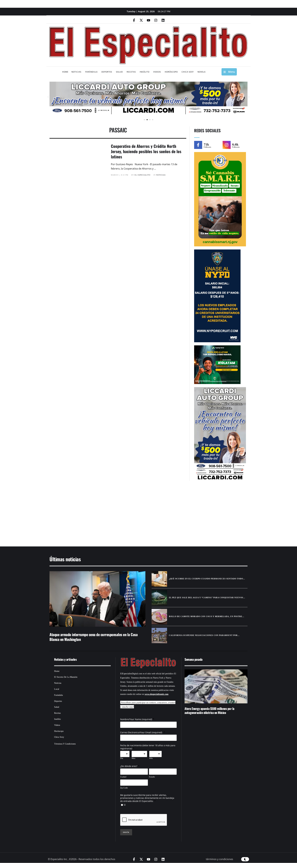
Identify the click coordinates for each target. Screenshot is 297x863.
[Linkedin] (163, 20)
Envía (126, 832)
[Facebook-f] (134, 20)
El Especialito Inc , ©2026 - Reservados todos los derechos (81, 859)
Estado (152, 776)
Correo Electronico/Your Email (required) (141, 732)
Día (121, 758)
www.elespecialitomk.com (156, 694)
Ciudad (123, 776)
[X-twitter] (141, 20)
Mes (133, 758)
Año (151, 758)
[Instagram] (155, 20)
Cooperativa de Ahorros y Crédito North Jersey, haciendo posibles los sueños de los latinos (146, 151)
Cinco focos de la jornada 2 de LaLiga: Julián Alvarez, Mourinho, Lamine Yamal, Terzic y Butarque (215, 710)
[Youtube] (148, 20)
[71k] (198, 145)
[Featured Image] (97, 599)
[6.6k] (227, 145)
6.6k (235, 144)
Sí (125, 804)
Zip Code (124, 787)
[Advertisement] (139, 515)
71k (206, 144)
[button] (48, 97)
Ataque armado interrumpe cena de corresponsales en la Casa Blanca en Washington (94, 637)
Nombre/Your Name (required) (136, 719)
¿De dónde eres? (128, 766)
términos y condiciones (219, 859)
